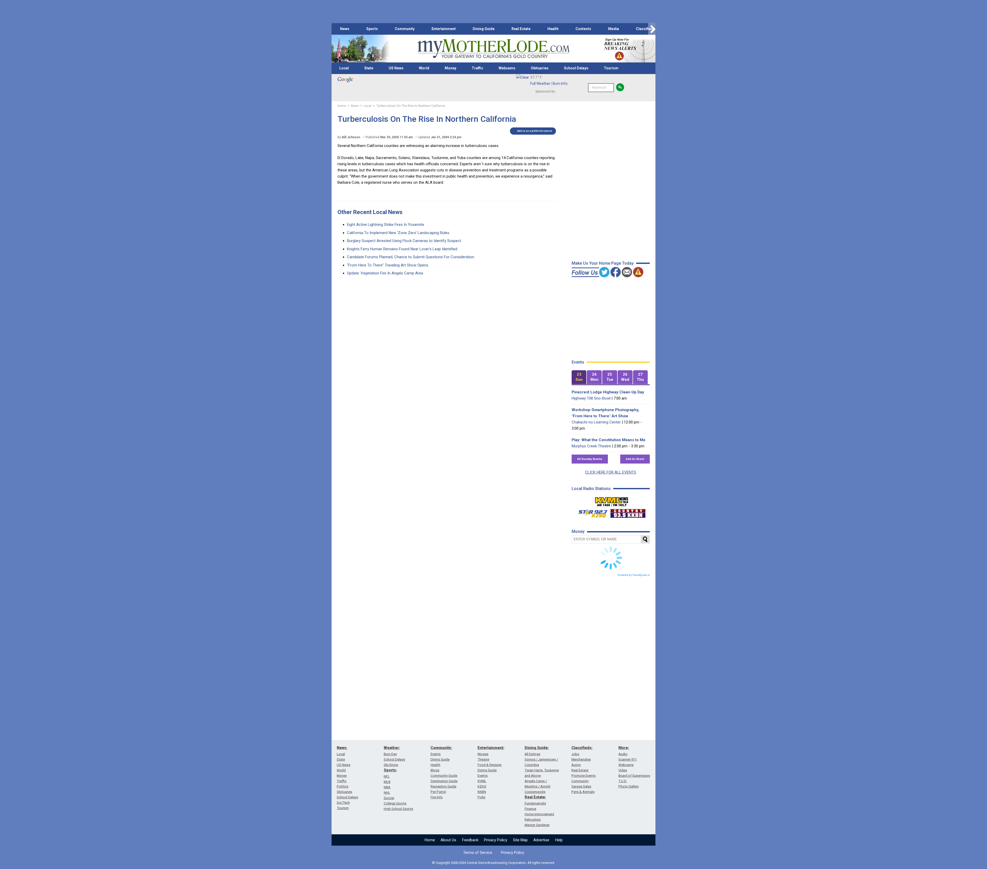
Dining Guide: (537, 747)
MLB (387, 782)
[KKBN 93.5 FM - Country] (627, 512)
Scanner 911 (627, 759)
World (424, 68)
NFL (387, 776)
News (344, 29)
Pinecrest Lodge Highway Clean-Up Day (608, 392)
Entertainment (444, 29)
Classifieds (645, 29)
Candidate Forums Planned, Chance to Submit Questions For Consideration (410, 257)
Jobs (575, 754)
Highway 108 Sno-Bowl (591, 398)
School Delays (576, 68)
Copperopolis (535, 792)
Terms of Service (477, 852)
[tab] (579, 377)
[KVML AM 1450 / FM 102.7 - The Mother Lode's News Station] (611, 500)
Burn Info (560, 83)
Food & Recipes (489, 765)
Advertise (541, 840)
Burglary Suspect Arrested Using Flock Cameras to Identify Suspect (404, 240)
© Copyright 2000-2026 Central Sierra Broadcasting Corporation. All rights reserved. (493, 863)
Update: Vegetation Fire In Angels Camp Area (385, 273)
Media (613, 29)
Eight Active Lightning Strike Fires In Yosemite (385, 224)
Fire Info (437, 797)
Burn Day (390, 754)
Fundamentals (535, 803)
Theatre (483, 759)
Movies (483, 754)
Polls (481, 797)
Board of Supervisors (634, 776)
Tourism (611, 68)
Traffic (477, 68)
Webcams (507, 68)
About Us (448, 840)
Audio (622, 754)
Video (622, 770)
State (368, 68)
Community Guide (444, 776)
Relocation (533, 819)
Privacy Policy (495, 840)
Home (430, 840)
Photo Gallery (628, 786)
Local (344, 68)
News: (342, 747)
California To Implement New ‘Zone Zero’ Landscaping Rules (398, 232)
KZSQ (482, 786)
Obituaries (540, 68)
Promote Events (583, 776)
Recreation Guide (443, 786)
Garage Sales (581, 786)
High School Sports (398, 809)
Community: (441, 747)
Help (559, 840)
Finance (530, 809)
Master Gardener (537, 825)
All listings (532, 754)
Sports (372, 29)
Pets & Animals (583, 792)
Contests (583, 29)
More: (623, 747)
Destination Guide (444, 781)
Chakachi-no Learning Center (596, 422)
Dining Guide (484, 29)
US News (396, 68)
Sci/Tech (343, 803)
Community (405, 29)
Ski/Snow (391, 765)
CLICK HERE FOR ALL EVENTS (610, 472)
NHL (387, 792)
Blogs (435, 770)
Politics (342, 786)
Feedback (470, 840)
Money (450, 68)
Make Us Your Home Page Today (603, 263)
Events (436, 754)
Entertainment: (491, 747)
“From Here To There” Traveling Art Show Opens (387, 265)
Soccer (389, 798)
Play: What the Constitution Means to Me (608, 440)
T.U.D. (622, 781)
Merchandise (581, 759)
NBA (387, 787)
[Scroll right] (651, 29)
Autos (576, 765)
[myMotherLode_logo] (493, 48)
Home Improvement (539, 814)
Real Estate (521, 29)
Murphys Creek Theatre (591, 446)
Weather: (392, 747)
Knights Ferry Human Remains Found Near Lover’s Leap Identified (402, 249)
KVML (482, 781)
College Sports (395, 803)
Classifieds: (581, 747)
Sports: (390, 770)
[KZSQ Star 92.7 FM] (591, 512)
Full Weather (540, 83)
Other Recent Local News (370, 212)
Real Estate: (535, 797)
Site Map (520, 840)
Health (553, 29)
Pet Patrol (438, 792)
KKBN (482, 792)
